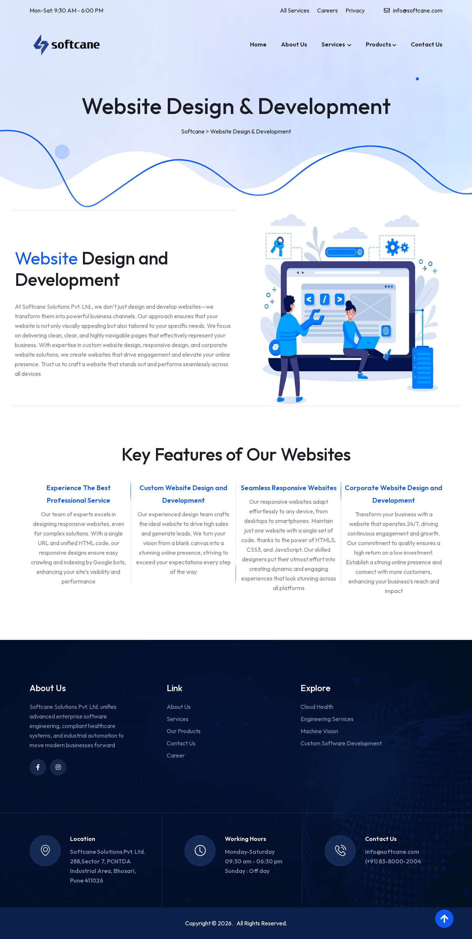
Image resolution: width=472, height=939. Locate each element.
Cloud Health (317, 706)
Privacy (355, 10)
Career (176, 755)
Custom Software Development (341, 743)
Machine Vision (319, 731)
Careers (327, 10)
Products (378, 44)
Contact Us (426, 44)
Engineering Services (327, 719)
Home (258, 44)
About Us (294, 44)
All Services (294, 10)
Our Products (184, 731)
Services (334, 44)
